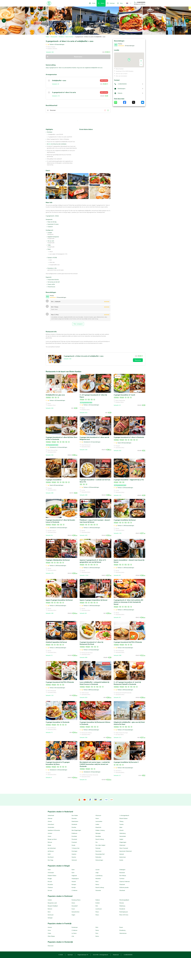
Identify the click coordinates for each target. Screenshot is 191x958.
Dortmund (50, 915)
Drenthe (74, 827)
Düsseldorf (75, 906)
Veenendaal (122, 836)
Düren (73, 903)
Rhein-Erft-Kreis (123, 915)
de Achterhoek (52, 848)
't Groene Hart (75, 848)
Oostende (98, 890)
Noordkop (98, 836)
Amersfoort (51, 824)
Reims (97, 936)
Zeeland (121, 854)
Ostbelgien (122, 869)
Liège (97, 872)
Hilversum (98, 815)
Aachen (50, 900)
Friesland (74, 842)
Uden (120, 827)
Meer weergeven (78, 324)
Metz (97, 927)
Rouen (121, 927)
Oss (97, 842)
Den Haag (50, 860)
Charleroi (50, 887)
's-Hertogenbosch (124, 815)
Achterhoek (51, 815)
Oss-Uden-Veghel (100, 845)
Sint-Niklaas (122, 875)
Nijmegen (98, 833)
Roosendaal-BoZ (100, 854)
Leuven (97, 869)
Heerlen (74, 857)
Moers (97, 912)
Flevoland (74, 839)
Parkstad (98, 848)
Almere (50, 821)
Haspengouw (75, 878)
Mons (97, 881)
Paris (97, 933)
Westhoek (122, 890)
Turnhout (121, 878)
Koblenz (98, 900)
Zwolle (121, 860)
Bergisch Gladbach (53, 906)
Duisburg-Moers (76, 900)
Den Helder (75, 815)
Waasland (122, 884)
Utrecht (121, 830)
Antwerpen (51, 872)
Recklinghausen (123, 912)
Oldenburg (122, 906)
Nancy (97, 930)
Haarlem (74, 854)
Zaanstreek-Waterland (125, 851)
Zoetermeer (122, 857)
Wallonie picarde (123, 887)
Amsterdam (51, 827)
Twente (121, 824)
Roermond (98, 851)
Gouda (73, 845)
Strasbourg (122, 930)
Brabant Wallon (52, 875)
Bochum (50, 909)
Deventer (74, 818)
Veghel (121, 839)
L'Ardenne (74, 890)
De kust (50, 890)
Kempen (74, 884)
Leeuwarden (99, 821)
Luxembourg (99, 875)
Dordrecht (74, 824)
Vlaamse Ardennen (124, 881)
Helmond (74, 860)
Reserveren (138, 360)
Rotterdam (98, 857)
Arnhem (50, 833)
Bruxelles (50, 884)
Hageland (74, 875)
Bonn (49, 912)
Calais (49, 933)
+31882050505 (127, 955)
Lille (73, 936)
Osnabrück (122, 909)
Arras (49, 930)
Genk (73, 869)
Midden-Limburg (100, 830)
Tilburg (121, 821)
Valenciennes (123, 933)
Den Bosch (51, 857)
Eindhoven (74, 833)
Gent (73, 872)
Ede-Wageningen (76, 830)
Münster (121, 903)
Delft (49, 854)
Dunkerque (75, 927)
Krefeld (97, 903)
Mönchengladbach (124, 900)
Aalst (49, 869)
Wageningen (122, 842)
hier (50, 144)
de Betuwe (51, 851)
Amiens (50, 927)
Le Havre (74, 933)
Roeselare (122, 872)
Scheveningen (99, 860)
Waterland (122, 845)
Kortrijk (74, 887)
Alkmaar (50, 818)
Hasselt (74, 881)
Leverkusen (99, 909)
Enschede (74, 836)
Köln (97, 906)
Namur (97, 884)
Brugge (50, 878)
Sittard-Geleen (123, 818)
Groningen (74, 851)
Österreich (50, 946)
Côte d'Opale (51, 936)
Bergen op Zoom (52, 839)
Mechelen (98, 878)
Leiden (97, 824)
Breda (49, 845)
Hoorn (97, 818)
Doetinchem (75, 821)
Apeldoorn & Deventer (54, 830)
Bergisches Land (52, 903)
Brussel (50, 881)
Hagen (73, 915)
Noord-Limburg (100, 839)
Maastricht (98, 827)
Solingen (50, 918)
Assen (49, 836)
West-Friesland (123, 848)
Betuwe (50, 842)
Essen (73, 909)
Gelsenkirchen (75, 912)
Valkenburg (122, 833)
